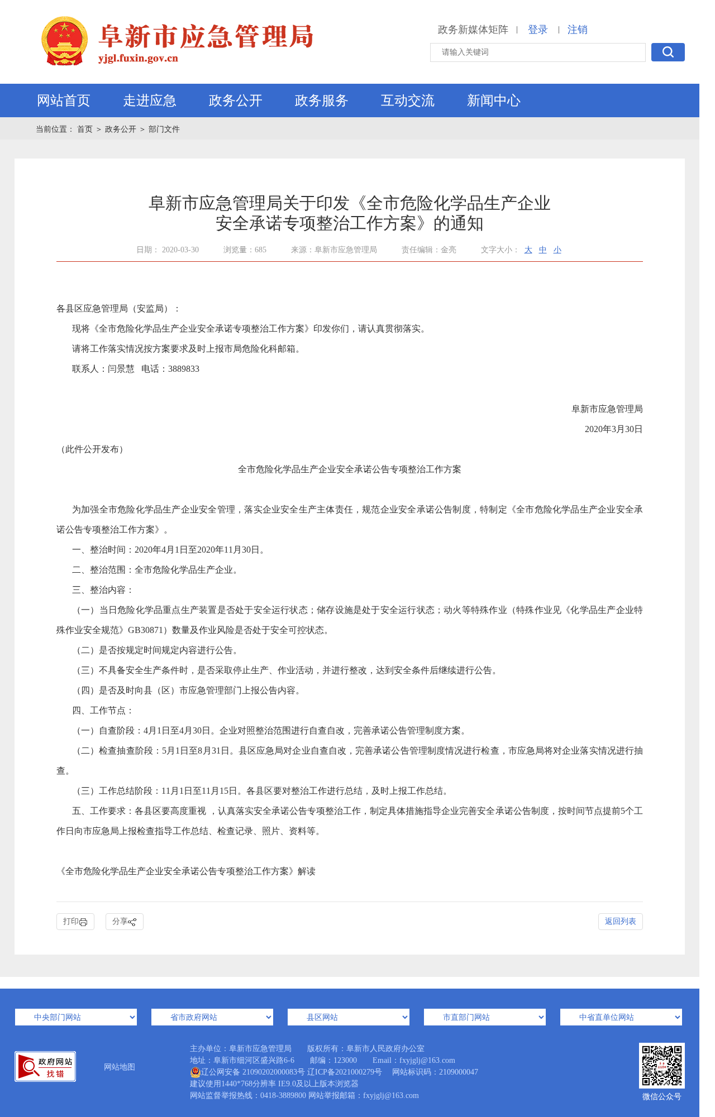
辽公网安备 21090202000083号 (253, 1072)
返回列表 (620, 921)
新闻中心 (494, 100)
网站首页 (63, 100)
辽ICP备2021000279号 (344, 1072)
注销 (578, 29)
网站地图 (119, 1067)
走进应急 (150, 100)
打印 (71, 921)
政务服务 (322, 100)
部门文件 (164, 129)
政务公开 (236, 100)
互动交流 (408, 100)
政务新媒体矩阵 (473, 29)
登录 (538, 29)
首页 (86, 129)
